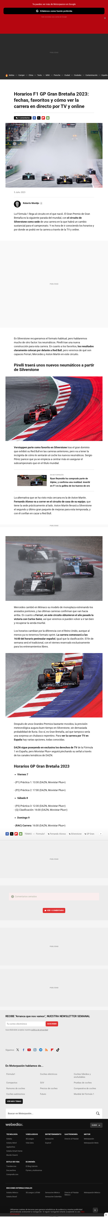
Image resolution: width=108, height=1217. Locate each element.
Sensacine (49, 1139)
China (31, 75)
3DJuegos (30, 1139)
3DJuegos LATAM (33, 1192)
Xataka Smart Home (14, 1151)
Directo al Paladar (72, 1139)
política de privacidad (39, 1030)
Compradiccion (12, 1174)
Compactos (11, 1082)
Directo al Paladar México (72, 1193)
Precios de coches (49, 1088)
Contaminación (91, 75)
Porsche (57, 75)
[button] (32, 203)
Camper (21, 75)
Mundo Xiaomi (12, 1155)
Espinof (48, 1143)
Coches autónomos (15, 1094)
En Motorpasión (57, 475)
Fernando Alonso (58, 834)
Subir (94, 1125)
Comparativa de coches (85, 1088)
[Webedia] (14, 1124)
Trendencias (11, 1166)
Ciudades (77, 75)
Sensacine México (52, 1192)
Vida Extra (30, 1143)
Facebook (34, 118)
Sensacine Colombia (53, 1197)
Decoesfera (11, 1170)
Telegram (40, 1049)
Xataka (9, 1139)
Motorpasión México (92, 1192)
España (104, 75)
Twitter (38, 118)
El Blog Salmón (32, 1166)
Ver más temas (14, 1101)
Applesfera (10, 1147)
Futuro (43, 1094)
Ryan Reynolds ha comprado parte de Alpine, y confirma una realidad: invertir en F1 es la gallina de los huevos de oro (70, 482)
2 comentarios (24, 118)
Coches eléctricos (48, 1074)
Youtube (29, 1049)
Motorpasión (89, 1139)
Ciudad (67, 75)
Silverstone (76, 834)
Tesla (39, 75)
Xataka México (12, 1192)
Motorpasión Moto (91, 1143)
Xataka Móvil (11, 1143)
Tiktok (58, 1049)
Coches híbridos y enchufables (82, 1075)
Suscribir (52, 1024)
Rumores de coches (15, 1088)
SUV (42, 1082)
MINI (48, 75)
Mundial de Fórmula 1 (84, 1094)
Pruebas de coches (83, 1082)
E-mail (48, 118)
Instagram (35, 1049)
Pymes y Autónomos (34, 1170)
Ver (55, 910)
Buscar (97, 1113)
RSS (46, 1049)
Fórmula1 (40, 834)
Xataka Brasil (11, 1197)
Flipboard (43, 118)
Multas (11, 75)
